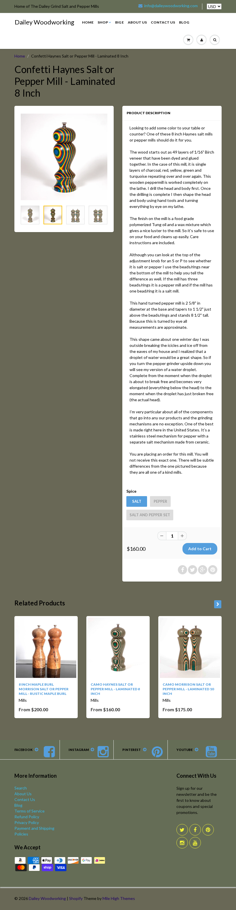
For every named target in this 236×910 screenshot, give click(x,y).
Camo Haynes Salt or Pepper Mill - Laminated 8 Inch (115, 689)
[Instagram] (182, 842)
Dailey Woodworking (44, 22)
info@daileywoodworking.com (171, 5)
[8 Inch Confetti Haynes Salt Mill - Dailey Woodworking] (64, 157)
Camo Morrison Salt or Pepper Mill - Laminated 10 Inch (188, 689)
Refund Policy (26, 816)
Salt (136, 501)
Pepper (160, 501)
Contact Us (163, 22)
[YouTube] (195, 842)
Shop (103, 22)
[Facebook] (195, 830)
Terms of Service (29, 810)
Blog (184, 22)
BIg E (119, 22)
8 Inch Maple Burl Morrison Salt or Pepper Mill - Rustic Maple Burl (43, 689)
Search (20, 787)
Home (88, 22)
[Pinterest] (208, 830)
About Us (137, 22)
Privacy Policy (26, 822)
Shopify (76, 898)
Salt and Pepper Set (150, 515)
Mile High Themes (118, 898)
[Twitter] (182, 830)
